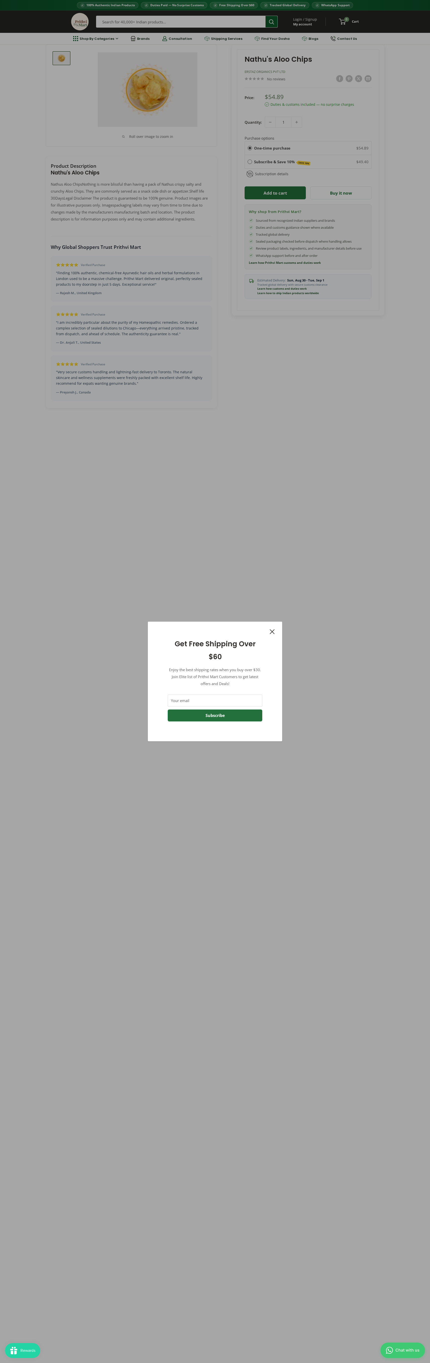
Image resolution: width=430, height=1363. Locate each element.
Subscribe (215, 715)
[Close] (272, 631)
